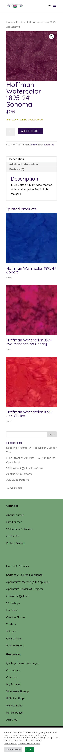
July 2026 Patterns (17, 479)
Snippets (11, 631)
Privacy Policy (14, 705)
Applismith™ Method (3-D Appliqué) (28, 582)
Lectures (11, 610)
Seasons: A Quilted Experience (24, 575)
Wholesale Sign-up (17, 691)
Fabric (19, 22)
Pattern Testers (15, 543)
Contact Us (12, 536)
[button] (51, 36)
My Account (13, 684)
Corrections (13, 670)
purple (47, 144)
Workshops (13, 603)
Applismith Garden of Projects (24, 589)
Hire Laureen (14, 522)
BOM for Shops (15, 698)
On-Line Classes (15, 617)
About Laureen (15, 515)
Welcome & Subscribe (19, 529)
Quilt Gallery (14, 638)
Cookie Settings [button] (13, 749)
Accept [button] (29, 749)
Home (9, 22)
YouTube (11, 624)
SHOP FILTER (14, 488)
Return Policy (14, 712)
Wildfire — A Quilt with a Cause (25, 468)
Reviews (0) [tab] (16, 169)
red (52, 144)
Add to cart (30, 131)
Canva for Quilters (17, 596)
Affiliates (11, 719)
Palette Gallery (15, 645)
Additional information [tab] (23, 164)
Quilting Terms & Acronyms (23, 663)
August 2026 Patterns (19, 474)
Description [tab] (16, 159)
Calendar (11, 677)
